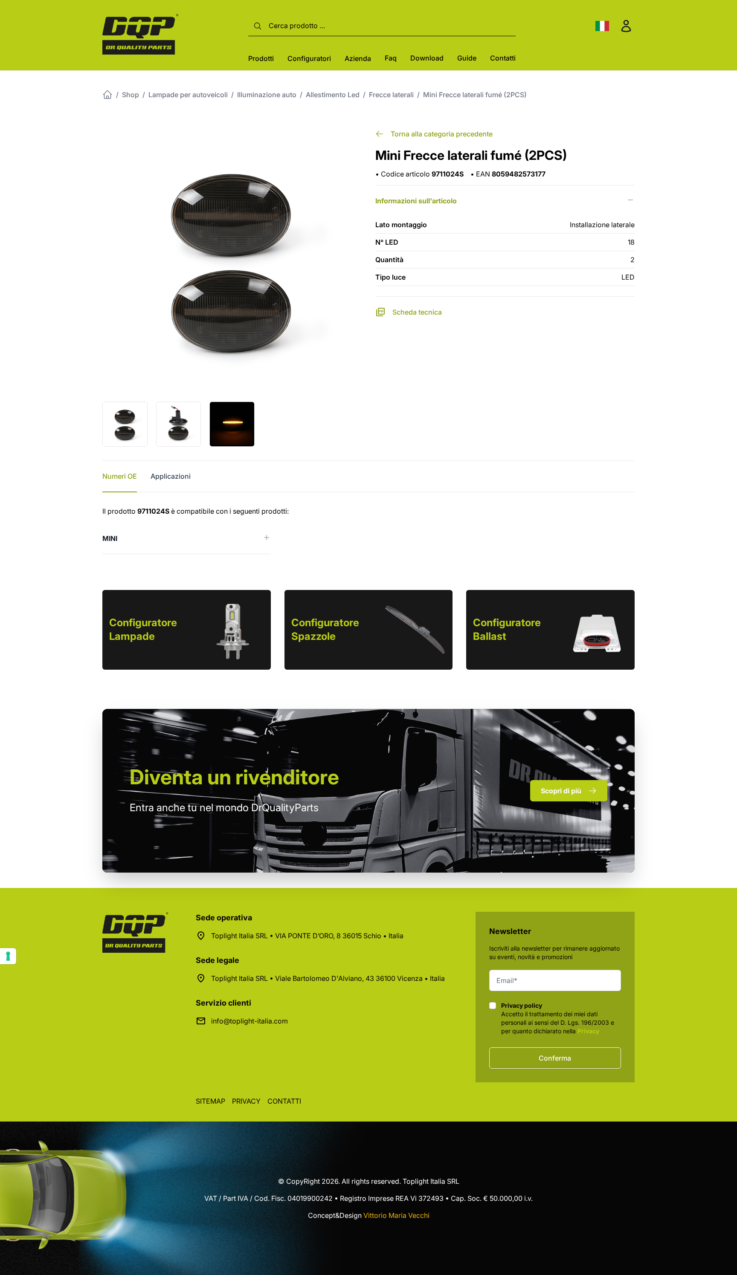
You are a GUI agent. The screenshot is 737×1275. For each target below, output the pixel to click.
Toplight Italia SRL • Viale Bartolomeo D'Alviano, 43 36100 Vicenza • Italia (328, 978)
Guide (466, 58)
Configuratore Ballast (507, 629)
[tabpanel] (368, 530)
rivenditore (234, 776)
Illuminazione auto (266, 94)
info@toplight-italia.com (249, 1021)
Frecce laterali (391, 94)
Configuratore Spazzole (325, 629)
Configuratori (309, 58)
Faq (391, 58)
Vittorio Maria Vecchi (396, 1215)
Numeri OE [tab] (119, 476)
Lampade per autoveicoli (188, 94)
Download (427, 58)
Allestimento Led (333, 94)
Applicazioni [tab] (171, 476)
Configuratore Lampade (143, 629)
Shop (130, 94)
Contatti (503, 58)
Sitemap (210, 1101)
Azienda (358, 58)
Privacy (588, 1031)
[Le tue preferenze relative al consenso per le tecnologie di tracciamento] (8, 956)
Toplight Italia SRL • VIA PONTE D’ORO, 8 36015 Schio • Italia (307, 935)
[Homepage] (107, 95)
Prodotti (261, 58)
